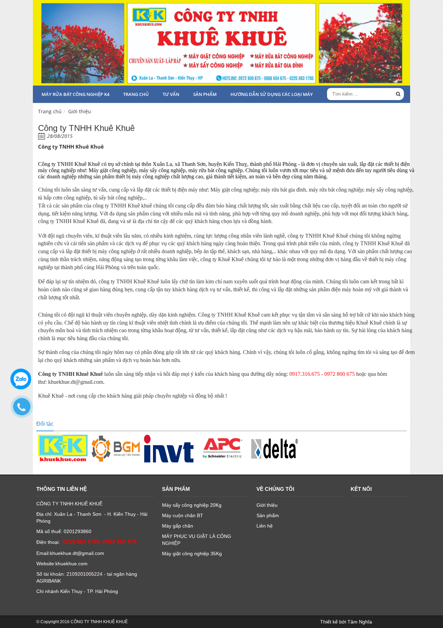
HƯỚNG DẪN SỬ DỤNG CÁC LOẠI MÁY (271, 94)
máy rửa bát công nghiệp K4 (75, 94)
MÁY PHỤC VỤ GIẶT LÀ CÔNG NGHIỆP (196, 539)
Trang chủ (136, 94)
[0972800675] (25, 410)
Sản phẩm (205, 94)
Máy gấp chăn (177, 526)
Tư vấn (171, 94)
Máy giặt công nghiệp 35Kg (192, 553)
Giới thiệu (79, 111)
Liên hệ (264, 526)
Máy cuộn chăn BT (182, 515)
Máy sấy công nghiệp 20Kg (192, 505)
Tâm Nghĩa (359, 622)
